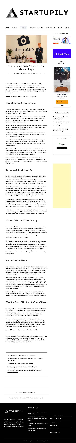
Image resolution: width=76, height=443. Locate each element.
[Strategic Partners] (62, 39)
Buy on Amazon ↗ (62, 100)
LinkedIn (18, 84)
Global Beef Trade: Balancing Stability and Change (20, 363)
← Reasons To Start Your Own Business (26, 392)
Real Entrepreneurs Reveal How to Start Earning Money (22, 355)
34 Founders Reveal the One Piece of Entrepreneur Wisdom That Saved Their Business (61, 122)
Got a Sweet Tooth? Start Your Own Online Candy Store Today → (26, 398)
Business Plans (50, 27)
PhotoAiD (37, 84)
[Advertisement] (62, 184)
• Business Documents (55, 422)
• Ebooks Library (54, 429)
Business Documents (36, 27)
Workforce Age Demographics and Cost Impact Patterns (22, 367)
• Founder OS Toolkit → (56, 418)
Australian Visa (24, 322)
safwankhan (35, 73)
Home (7, 27)
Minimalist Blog (40, 441)
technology (38, 232)
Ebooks (60, 27)
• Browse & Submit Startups (57, 415)
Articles (14, 27)
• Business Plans (54, 425)
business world (34, 87)
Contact (68, 27)
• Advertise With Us (55, 432)
